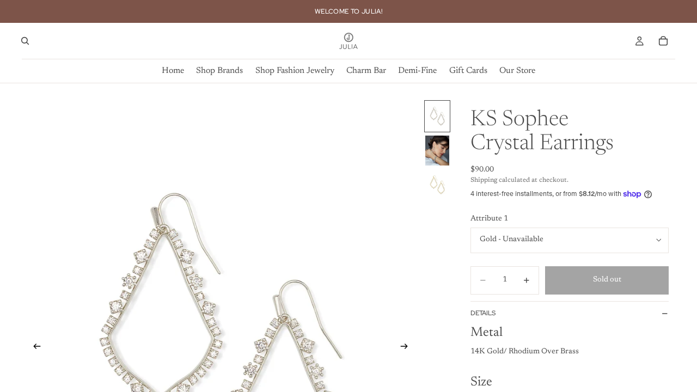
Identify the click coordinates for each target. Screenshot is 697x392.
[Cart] (663, 41)
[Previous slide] (34, 348)
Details (483, 313)
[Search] (25, 41)
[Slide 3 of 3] (437, 185)
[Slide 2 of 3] (437, 151)
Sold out (607, 280)
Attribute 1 (489, 219)
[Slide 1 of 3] (437, 116)
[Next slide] (407, 348)
